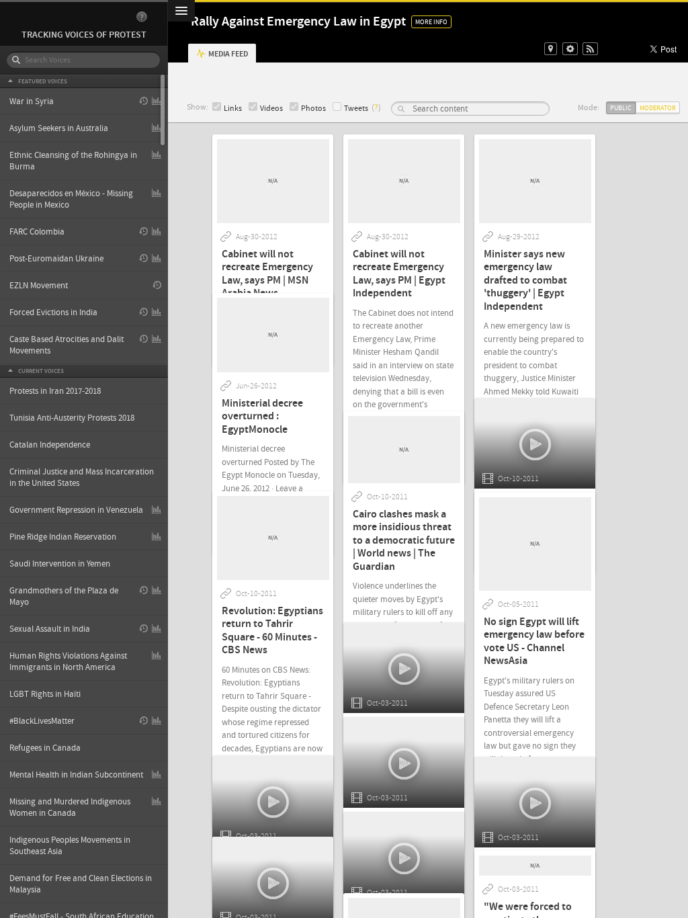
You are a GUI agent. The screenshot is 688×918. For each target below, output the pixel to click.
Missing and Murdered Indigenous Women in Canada (69, 807)
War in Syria (31, 101)
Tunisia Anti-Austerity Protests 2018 (71, 418)
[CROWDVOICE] (77, 17)
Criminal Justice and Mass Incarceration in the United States (81, 477)
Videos (271, 108)
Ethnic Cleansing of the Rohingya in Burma (73, 161)
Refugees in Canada (45, 748)
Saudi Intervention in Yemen (59, 563)
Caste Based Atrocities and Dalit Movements (66, 345)
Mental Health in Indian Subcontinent (76, 774)
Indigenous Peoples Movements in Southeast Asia (69, 846)
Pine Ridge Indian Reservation (62, 537)
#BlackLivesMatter (42, 721)
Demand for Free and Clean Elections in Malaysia (80, 884)
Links (233, 108)
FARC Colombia (36, 231)
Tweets (356, 108)
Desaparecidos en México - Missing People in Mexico (71, 199)
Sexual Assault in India (49, 629)
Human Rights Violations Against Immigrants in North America (68, 662)
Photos (313, 108)
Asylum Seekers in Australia (58, 128)
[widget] (570, 48)
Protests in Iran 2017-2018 (55, 391)
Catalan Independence (49, 445)
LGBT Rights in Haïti (45, 694)
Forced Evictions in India (53, 312)
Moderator (658, 107)
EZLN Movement (38, 285)
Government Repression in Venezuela (76, 510)
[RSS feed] (590, 48)
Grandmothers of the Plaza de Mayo (63, 596)
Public (621, 107)
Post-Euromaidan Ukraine (56, 258)
